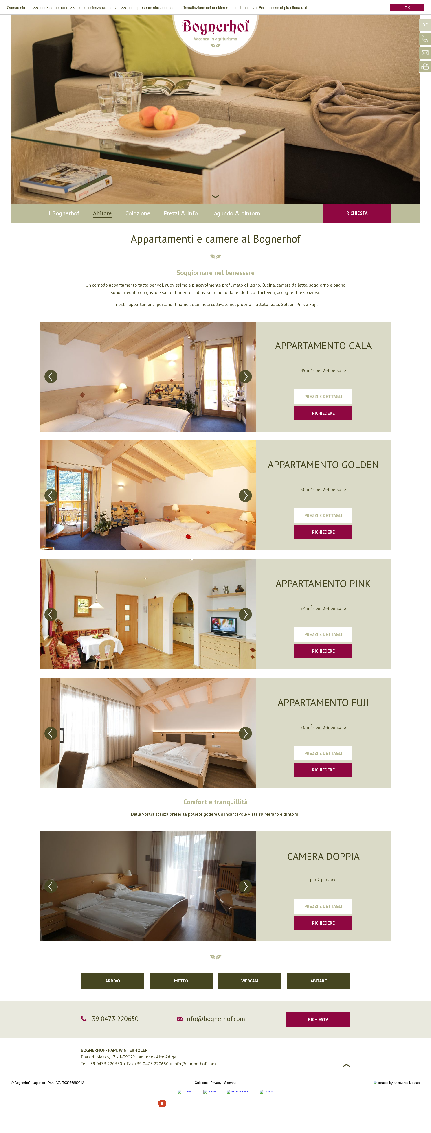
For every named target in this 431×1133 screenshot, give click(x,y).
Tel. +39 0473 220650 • (104, 1064)
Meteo (181, 981)
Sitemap (230, 1083)
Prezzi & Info (181, 213)
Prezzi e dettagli (323, 396)
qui (304, 7)
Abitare (102, 213)
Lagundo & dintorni (236, 213)
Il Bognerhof (63, 213)
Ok (407, 7)
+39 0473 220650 (113, 1018)
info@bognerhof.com (215, 1018)
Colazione (137, 213)
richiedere (323, 413)
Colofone (201, 1083)
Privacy (216, 1083)
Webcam (249, 981)
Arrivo (112, 981)
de (425, 25)
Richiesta (357, 213)
